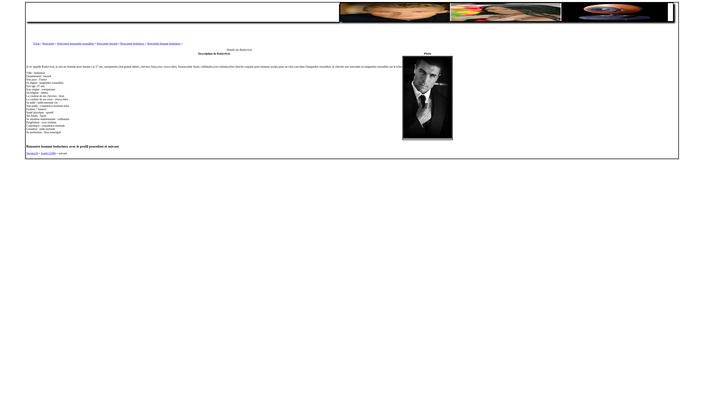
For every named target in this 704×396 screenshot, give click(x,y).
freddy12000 (48, 153)
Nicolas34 (32, 153)
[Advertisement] (352, 30)
